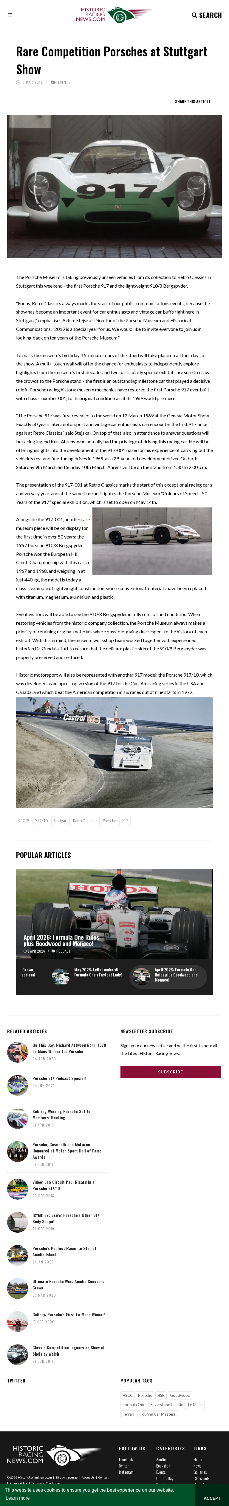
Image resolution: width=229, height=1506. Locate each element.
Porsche (109, 820)
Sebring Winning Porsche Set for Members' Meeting (62, 1114)
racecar (72, 1477)
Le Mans (195, 1404)
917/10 (41, 820)
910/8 (23, 820)
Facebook (126, 1459)
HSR (161, 1395)
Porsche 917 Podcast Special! (59, 1078)
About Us (88, 1477)
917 (125, 820)
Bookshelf (163, 1465)
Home (198, 1459)
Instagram (126, 1472)
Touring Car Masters (157, 1414)
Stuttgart (60, 820)
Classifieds (201, 1478)
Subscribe (170, 1071)
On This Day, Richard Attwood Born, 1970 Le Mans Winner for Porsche (69, 1048)
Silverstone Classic (167, 1404)
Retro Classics (85, 820)
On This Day (164, 1478)
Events (64, 82)
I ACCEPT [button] (212, 1495)
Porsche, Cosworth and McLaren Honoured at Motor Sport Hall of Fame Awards (67, 1150)
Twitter (124, 1465)
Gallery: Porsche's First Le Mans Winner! (69, 1314)
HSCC (128, 1395)
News (197, 1465)
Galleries (200, 1472)
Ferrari (128, 1414)
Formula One (134, 1404)
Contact (103, 1477)
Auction (162, 1459)
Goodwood (180, 1395)
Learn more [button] (18, 1498)
